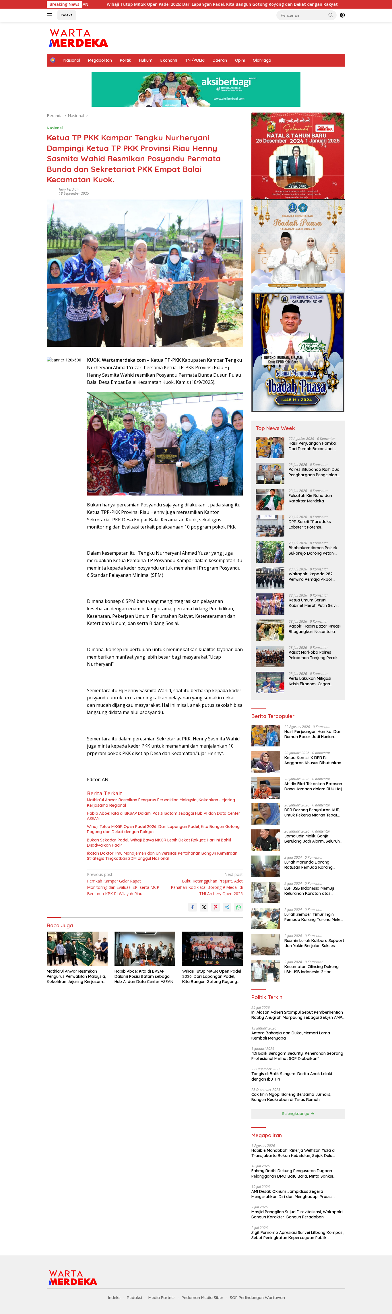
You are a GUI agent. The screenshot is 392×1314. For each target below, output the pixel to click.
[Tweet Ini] (204, 907)
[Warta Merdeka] (78, 37)
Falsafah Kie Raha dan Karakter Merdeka (310, 498)
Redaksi (134, 1297)
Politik (125, 60)
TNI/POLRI (195, 60)
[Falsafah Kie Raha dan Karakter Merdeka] (270, 499)
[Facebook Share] (192, 907)
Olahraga (262, 60)
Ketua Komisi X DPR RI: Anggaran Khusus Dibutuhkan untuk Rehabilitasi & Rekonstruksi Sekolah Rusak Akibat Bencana (312, 760)
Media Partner (161, 1297)
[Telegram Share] (227, 907)
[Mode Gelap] (342, 15)
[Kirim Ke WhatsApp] (238, 907)
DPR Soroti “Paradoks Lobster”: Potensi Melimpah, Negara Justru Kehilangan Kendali (313, 524)
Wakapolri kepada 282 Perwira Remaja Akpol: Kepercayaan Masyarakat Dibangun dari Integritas (314, 576)
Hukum (145, 60)
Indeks (67, 15)
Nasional (71, 60)
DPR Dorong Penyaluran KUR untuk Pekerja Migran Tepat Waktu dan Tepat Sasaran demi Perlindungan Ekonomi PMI (311, 812)
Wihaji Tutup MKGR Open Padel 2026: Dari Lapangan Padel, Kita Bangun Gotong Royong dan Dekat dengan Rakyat (158, 4)
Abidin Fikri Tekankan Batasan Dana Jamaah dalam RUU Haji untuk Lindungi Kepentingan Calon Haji (313, 786)
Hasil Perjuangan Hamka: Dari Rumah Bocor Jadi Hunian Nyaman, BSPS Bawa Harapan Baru (313, 446)
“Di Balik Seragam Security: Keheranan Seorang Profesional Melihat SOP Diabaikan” (297, 1056)
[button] (331, 15)
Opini (240, 60)
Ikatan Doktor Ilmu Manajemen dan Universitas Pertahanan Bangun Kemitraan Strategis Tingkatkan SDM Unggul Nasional (162, 856)
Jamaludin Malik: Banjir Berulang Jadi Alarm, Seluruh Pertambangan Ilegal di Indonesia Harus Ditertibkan (312, 838)
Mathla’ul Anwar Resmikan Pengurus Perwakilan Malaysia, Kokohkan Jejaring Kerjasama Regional (161, 802)
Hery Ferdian (69, 189)
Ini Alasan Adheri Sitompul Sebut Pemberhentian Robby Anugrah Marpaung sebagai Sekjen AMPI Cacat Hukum (297, 1015)
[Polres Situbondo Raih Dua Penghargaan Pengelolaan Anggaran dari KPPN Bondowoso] (270, 473)
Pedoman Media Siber (203, 1297)
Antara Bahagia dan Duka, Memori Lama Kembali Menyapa (290, 1035)
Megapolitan (100, 60)
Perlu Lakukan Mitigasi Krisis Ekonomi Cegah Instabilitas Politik (310, 681)
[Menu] (51, 15)
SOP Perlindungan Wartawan (257, 1297)
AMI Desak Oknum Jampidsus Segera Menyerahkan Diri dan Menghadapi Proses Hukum (292, 1194)
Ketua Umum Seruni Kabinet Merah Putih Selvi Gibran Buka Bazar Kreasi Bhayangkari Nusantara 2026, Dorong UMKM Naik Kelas (313, 602)
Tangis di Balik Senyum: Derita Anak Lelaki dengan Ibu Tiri (291, 1076)
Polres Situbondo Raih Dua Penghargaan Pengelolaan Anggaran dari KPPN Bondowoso (314, 472)
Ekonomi (168, 60)
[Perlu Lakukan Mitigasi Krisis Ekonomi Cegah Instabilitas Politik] (270, 682)
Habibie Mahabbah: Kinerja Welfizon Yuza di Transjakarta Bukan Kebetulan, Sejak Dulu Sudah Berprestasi (293, 1153)
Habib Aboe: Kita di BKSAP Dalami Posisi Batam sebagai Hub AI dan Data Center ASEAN (163, 816)
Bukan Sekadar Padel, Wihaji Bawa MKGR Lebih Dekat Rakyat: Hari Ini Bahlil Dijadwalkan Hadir (159, 842)
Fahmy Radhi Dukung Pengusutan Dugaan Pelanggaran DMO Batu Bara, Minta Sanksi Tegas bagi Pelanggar (292, 1173)
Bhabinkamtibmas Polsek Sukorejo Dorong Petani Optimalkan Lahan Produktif (313, 550)
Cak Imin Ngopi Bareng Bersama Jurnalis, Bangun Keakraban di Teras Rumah (291, 1097)
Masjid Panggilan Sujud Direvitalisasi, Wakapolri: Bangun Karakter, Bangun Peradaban (297, 1214)
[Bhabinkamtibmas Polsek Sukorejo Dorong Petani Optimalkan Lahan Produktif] (270, 552)
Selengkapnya (296, 1113)
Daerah (220, 60)
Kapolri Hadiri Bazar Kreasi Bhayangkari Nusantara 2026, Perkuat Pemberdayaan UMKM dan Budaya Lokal (315, 629)
